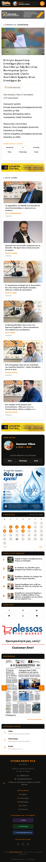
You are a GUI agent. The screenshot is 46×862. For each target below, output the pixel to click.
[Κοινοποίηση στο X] (23, 610)
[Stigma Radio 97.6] (6, 3)
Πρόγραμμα (24, 802)
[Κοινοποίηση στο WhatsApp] (23, 615)
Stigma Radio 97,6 (15, 852)
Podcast (24, 809)
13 (23, 531)
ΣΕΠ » (41, 547)
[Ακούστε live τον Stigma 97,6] (42, 3)
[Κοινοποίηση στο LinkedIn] (36, 610)
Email (36, 152)
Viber (10, 152)
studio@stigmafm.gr (24, 832)
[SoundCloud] (28, 844)
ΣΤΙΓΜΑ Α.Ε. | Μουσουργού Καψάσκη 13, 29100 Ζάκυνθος (24, 783)
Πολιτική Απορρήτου (17, 859)
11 (10, 531)
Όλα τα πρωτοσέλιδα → (35, 719)
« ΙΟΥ (4, 547)
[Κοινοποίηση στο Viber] (9, 615)
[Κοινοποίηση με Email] (36, 615)
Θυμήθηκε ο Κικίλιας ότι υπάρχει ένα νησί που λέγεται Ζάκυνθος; (28, 577)
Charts (24, 805)
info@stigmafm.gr (24, 779)
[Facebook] (18, 844)
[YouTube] (23, 844)
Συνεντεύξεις (24, 798)
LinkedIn (36, 147)
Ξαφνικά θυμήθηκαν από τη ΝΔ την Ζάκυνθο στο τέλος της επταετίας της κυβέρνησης (28, 586)
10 (5, 531)
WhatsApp (23, 152)
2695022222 (24, 776)
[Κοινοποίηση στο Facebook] (9, 610)
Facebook (9, 147)
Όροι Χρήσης (30, 859)
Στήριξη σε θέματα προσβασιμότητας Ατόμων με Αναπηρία (28, 560)
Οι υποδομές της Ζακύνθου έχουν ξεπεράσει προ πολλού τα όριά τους (28, 569)
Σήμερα (24, 794)
